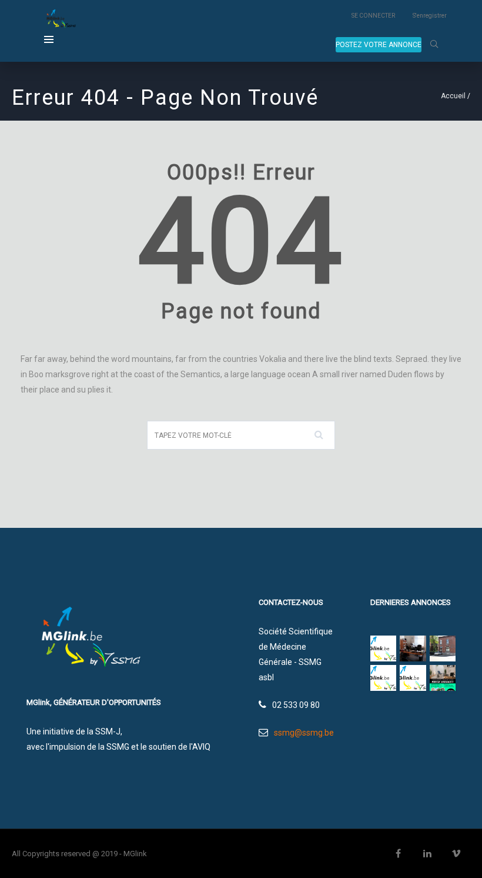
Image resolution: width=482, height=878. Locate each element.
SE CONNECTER (373, 15)
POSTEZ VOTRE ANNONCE (378, 45)
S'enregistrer (430, 15)
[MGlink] (60, 20)
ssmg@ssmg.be (304, 732)
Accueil (453, 96)
